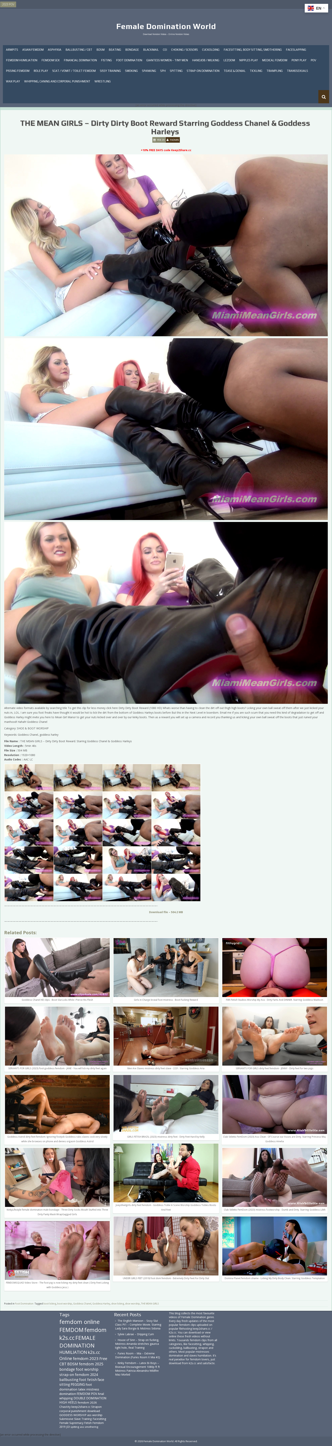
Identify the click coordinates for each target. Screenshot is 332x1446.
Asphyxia (54, 49)
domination (67, 1394)
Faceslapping (296, 49)
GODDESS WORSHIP (72, 1415)
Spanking (149, 70)
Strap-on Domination (203, 70)
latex (81, 1389)
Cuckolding (210, 49)
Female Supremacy (71, 1423)
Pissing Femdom (17, 70)
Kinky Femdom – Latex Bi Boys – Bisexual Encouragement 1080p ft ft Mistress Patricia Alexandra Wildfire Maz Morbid (137, 1368)
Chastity (65, 1407)
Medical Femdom (274, 60)
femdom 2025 (91, 1363)
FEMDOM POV (87, 1394)
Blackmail (151, 49)
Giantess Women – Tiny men (167, 60)
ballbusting (68, 1379)
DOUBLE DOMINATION (90, 1398)
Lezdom (229, 60)
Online (65, 1358)
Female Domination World (166, 26)
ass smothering (89, 1427)
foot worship (87, 1369)
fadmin (174, 140)
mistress (92, 1389)
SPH (163, 70)
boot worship (64, 1303)
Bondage (132, 49)
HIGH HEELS (68, 1402)
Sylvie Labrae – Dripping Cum (136, 1334)
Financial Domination (80, 60)
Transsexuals (297, 70)
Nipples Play (248, 60)
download (93, 1411)
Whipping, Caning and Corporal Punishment (57, 81)
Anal (101, 1394)
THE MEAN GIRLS (150, 1303)
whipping (66, 1398)
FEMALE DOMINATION (77, 1341)
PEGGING (78, 1384)
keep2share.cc (80, 1407)
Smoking (131, 70)
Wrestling (103, 81)
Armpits (12, 49)
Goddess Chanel (82, 1303)
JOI (68, 1427)
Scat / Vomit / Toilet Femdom (74, 70)
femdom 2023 (86, 1358)
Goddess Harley (101, 1303)
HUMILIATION (73, 1352)
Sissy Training (110, 70)
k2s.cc (94, 1352)
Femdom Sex (51, 60)
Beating (115, 49)
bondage (67, 1369)
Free (103, 1358)
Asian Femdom (33, 49)
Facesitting (99, 1419)
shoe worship (132, 1303)
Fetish (88, 1423)
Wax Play (13, 81)
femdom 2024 (86, 1374)
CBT (62, 1363)
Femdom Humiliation (21, 60)
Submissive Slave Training (75, 1419)
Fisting (106, 60)
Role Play (41, 70)
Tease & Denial (235, 70)
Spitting (176, 70)
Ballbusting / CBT (79, 49)
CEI (165, 49)
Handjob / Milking (205, 60)
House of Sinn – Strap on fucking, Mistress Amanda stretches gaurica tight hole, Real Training (137, 1343)
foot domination (75, 1386)
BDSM (100, 49)
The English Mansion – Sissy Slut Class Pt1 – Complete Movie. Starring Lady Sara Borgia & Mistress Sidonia (138, 1324)
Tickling (256, 70)
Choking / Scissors (184, 49)
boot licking (49, 1303)
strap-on (66, 1374)
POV (313, 60)
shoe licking (117, 1303)
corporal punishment (72, 1411)
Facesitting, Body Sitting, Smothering (253, 49)
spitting (75, 1427)
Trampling (274, 70)
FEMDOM (71, 1329)
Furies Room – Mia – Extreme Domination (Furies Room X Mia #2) (137, 1355)
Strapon (96, 1407)
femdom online (79, 1322)
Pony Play (298, 60)
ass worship (94, 1415)
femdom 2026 (87, 1402)
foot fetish (88, 1379)
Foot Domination (129, 60)
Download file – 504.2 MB (166, 912)
